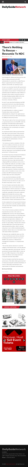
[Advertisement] (14, 24)
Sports (7, 42)
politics (6, 271)
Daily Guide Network (11, 464)
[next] (24, 340)
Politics (5, 59)
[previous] (4, 340)
